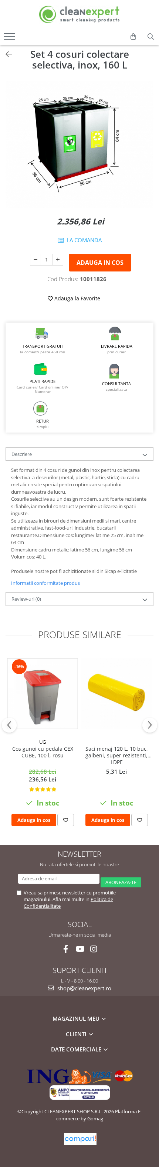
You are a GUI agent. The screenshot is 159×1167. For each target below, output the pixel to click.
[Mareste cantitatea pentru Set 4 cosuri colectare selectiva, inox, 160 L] (57, 260)
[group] (79, 144)
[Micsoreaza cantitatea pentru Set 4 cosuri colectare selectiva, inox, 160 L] (35, 260)
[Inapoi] (5, 54)
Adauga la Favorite (76, 298)
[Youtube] (79, 949)
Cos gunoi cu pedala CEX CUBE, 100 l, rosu (42, 752)
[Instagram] (93, 949)
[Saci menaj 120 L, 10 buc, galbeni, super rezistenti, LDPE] (116, 693)
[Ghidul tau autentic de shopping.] (80, 1139)
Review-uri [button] (26, 599)
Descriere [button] (21, 454)
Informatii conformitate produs (45, 583)
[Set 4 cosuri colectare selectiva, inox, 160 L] (79, 144)
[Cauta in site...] (150, 36)
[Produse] (10, 38)
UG (42, 741)
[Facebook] (65, 949)
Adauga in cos (100, 263)
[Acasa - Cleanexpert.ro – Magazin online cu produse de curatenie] (79, 15)
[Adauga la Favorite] (65, 820)
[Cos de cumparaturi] (133, 36)
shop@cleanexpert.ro (83, 988)
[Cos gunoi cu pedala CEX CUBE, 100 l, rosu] (42, 693)
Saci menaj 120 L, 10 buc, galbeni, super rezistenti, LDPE (116, 756)
